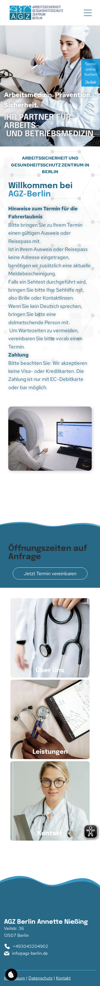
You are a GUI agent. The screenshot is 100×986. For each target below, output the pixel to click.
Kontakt (63, 978)
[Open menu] (88, 13)
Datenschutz (41, 978)
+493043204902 (30, 946)
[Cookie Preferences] (11, 975)
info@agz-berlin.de (30, 953)
